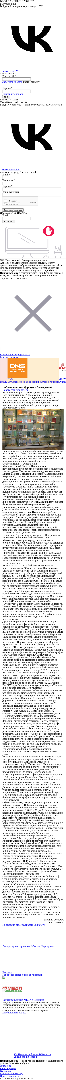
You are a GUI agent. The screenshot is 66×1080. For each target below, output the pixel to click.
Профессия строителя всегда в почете (23, 924)
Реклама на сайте (9, 357)
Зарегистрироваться (19, 354)
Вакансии (5, 1071)
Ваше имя (8, 180)
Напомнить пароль (12, 93)
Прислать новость (10, 1076)
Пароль (7, 88)
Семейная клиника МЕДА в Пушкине (23, 999)
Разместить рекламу (11, 1073)
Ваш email (9, 76)
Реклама (7, 972)
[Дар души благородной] (33, 429)
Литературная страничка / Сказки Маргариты (28, 946)
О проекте (5, 1065)
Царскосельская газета (15, 389)
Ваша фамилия (10, 191)
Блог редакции (8, 1068)
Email (6, 174)
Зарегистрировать (12, 81)
